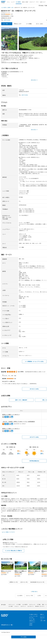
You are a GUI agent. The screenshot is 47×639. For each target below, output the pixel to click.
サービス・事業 (31, 619)
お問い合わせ (42, 617)
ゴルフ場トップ (7, 23)
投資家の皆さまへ (32, 620)
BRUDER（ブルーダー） (40, 606)
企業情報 (30, 623)
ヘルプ (41, 619)
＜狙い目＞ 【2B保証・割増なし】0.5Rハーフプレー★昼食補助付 (18, 421)
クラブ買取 (18, 604)
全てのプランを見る (34, 437)
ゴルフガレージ (30, 606)
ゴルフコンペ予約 (29, 595)
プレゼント (17, 606)
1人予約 (39, 595)
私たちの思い (31, 617)
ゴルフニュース (32, 604)
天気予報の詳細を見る (34, 460)
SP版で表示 (34, 591)
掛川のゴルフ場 (24, 582)
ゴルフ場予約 (3, 7)
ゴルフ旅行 (10, 606)
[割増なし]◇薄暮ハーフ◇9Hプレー (11, 414)
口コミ (39, 23)
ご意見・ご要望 (42, 620)
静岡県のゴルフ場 (13, 582)
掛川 (12, 7)
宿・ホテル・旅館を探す (22, 399)
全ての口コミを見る (34, 388)
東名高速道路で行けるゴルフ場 (37, 582)
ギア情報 (38, 604)
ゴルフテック (23, 606)
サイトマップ (42, 616)
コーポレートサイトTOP (33, 616)
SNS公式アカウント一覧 (6, 624)
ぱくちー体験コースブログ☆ (8, 532)
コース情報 (29, 23)
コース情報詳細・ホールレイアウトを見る (34, 361)
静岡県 (9, 7)
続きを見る (33, 80)
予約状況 (41, 5)
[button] (4, 38)
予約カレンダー (18, 23)
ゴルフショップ (11, 604)
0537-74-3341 (7, 20)
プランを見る (23, 636)
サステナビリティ (32, 622)
